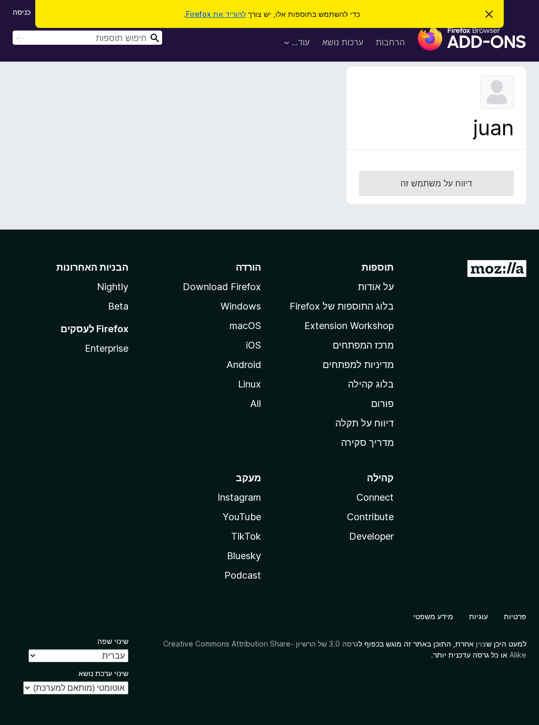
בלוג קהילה (371, 384)
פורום (382, 403)
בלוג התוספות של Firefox (342, 306)
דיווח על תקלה (364, 423)
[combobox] (87, 38)
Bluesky (244, 555)
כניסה (22, 11)
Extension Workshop (349, 325)
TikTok (246, 536)
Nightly (112, 286)
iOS (253, 345)
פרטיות (515, 616)
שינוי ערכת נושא (103, 673)
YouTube (242, 516)
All (255, 403)
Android (243, 364)
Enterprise (106, 348)
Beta (118, 306)
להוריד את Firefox (216, 13)
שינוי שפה (112, 641)
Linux (249, 384)
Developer (371, 536)
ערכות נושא (342, 42)
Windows (241, 306)
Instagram (239, 497)
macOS (245, 325)
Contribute (370, 516)
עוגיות (478, 616)
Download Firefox (222, 286)
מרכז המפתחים (363, 345)
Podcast (242, 575)
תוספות (378, 267)
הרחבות (390, 42)
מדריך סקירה (367, 442)
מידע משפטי (433, 616)
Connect (375, 497)
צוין (481, 643)
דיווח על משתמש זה (436, 183)
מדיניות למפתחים (358, 364)
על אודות (376, 286)
